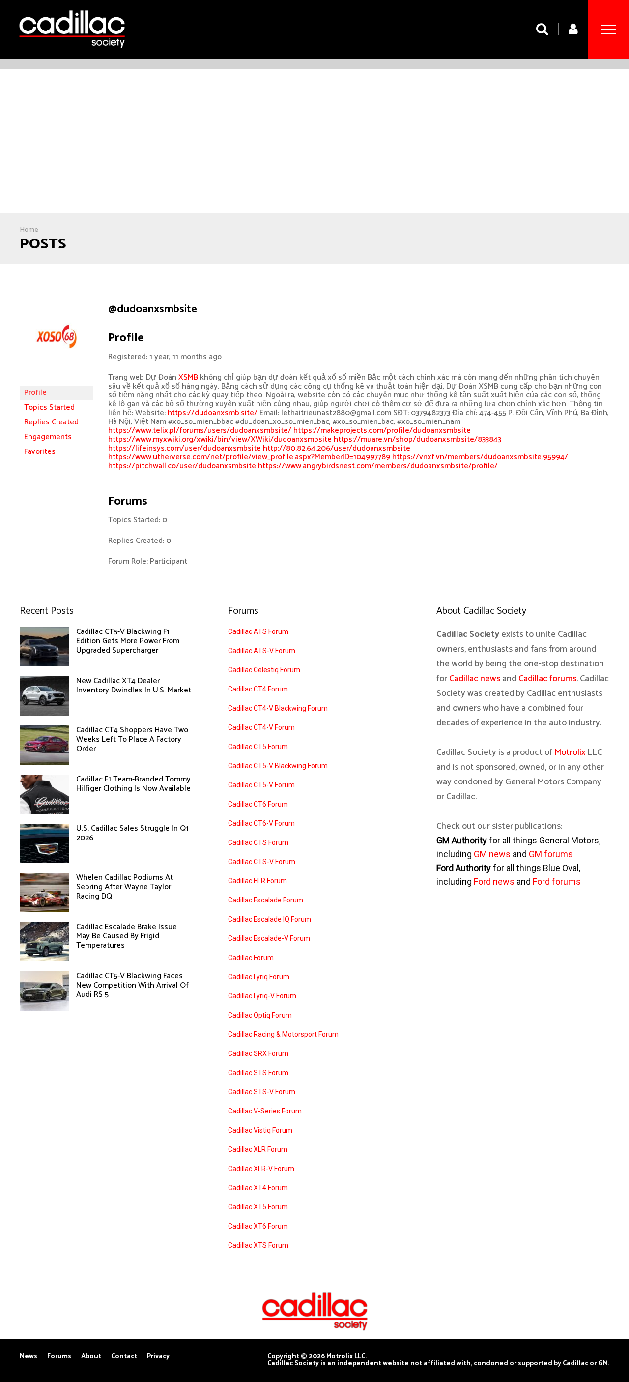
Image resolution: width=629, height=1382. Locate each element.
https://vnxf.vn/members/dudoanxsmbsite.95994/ (480, 457)
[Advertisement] (314, 142)
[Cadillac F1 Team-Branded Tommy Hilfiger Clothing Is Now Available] (44, 811)
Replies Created (51, 422)
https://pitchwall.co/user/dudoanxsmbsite (182, 466)
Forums (59, 1356)
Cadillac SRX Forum (258, 1053)
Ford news (494, 881)
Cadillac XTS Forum (258, 1245)
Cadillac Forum (251, 957)
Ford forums (557, 881)
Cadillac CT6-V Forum (261, 823)
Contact (124, 1356)
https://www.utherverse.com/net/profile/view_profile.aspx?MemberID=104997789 (249, 457)
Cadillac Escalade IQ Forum (269, 919)
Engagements (48, 437)
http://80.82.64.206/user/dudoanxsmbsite (336, 448)
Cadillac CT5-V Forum (261, 785)
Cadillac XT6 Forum (258, 1226)
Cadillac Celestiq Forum (264, 670)
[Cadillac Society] (72, 55)
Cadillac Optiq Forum (260, 1015)
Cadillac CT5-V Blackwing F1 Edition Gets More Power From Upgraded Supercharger (127, 641)
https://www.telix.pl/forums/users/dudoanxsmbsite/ (199, 430)
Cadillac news (474, 678)
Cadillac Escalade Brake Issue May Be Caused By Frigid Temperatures (126, 936)
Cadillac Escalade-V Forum (269, 938)
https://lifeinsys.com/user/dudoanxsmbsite (184, 448)
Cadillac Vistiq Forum (260, 1130)
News (28, 1356)
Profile (35, 392)
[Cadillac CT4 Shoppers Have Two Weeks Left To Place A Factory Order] (44, 762)
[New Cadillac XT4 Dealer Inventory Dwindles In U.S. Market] (44, 713)
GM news (492, 854)
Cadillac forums (547, 678)
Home (29, 230)
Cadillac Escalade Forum (265, 900)
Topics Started (49, 407)
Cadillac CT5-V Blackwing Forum (278, 766)
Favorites (40, 451)
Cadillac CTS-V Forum (261, 862)
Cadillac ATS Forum (258, 631)
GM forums (551, 854)
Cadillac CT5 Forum (258, 747)
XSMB (189, 377)
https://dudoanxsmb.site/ (212, 413)
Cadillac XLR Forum (257, 1149)
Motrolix (569, 752)
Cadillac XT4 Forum (258, 1188)
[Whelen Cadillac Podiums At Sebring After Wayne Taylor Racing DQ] (44, 909)
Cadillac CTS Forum (258, 842)
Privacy (158, 1356)
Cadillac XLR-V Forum (261, 1168)
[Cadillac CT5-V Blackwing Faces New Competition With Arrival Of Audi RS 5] (44, 1008)
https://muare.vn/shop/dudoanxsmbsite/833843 (417, 439)
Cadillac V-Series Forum (265, 1111)
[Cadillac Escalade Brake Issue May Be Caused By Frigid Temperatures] (44, 959)
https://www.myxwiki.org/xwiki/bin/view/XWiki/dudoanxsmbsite (220, 439)
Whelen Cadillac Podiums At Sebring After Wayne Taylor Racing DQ (124, 887)
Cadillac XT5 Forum (258, 1207)
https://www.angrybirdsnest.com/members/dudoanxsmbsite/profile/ (378, 466)
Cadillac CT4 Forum (258, 689)
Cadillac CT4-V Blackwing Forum (278, 708)
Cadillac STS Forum (258, 1073)
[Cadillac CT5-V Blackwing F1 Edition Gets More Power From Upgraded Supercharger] (44, 664)
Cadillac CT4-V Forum (261, 727)
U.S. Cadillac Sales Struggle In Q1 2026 (132, 833)
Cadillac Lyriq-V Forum (262, 996)
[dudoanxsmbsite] (56, 381)
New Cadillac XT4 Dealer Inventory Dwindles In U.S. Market (133, 685)
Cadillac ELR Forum (257, 881)
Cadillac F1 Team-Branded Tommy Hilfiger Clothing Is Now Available (133, 784)
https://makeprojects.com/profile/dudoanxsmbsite (382, 430)
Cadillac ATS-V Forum (261, 651)
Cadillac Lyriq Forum (258, 977)
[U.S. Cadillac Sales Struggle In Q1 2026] (44, 860)
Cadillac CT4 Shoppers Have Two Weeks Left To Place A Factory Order (132, 739)
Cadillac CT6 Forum (258, 804)
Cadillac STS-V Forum (261, 1092)
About (91, 1356)
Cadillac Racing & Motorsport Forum (283, 1034)
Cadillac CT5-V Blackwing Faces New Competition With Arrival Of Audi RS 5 (132, 985)
